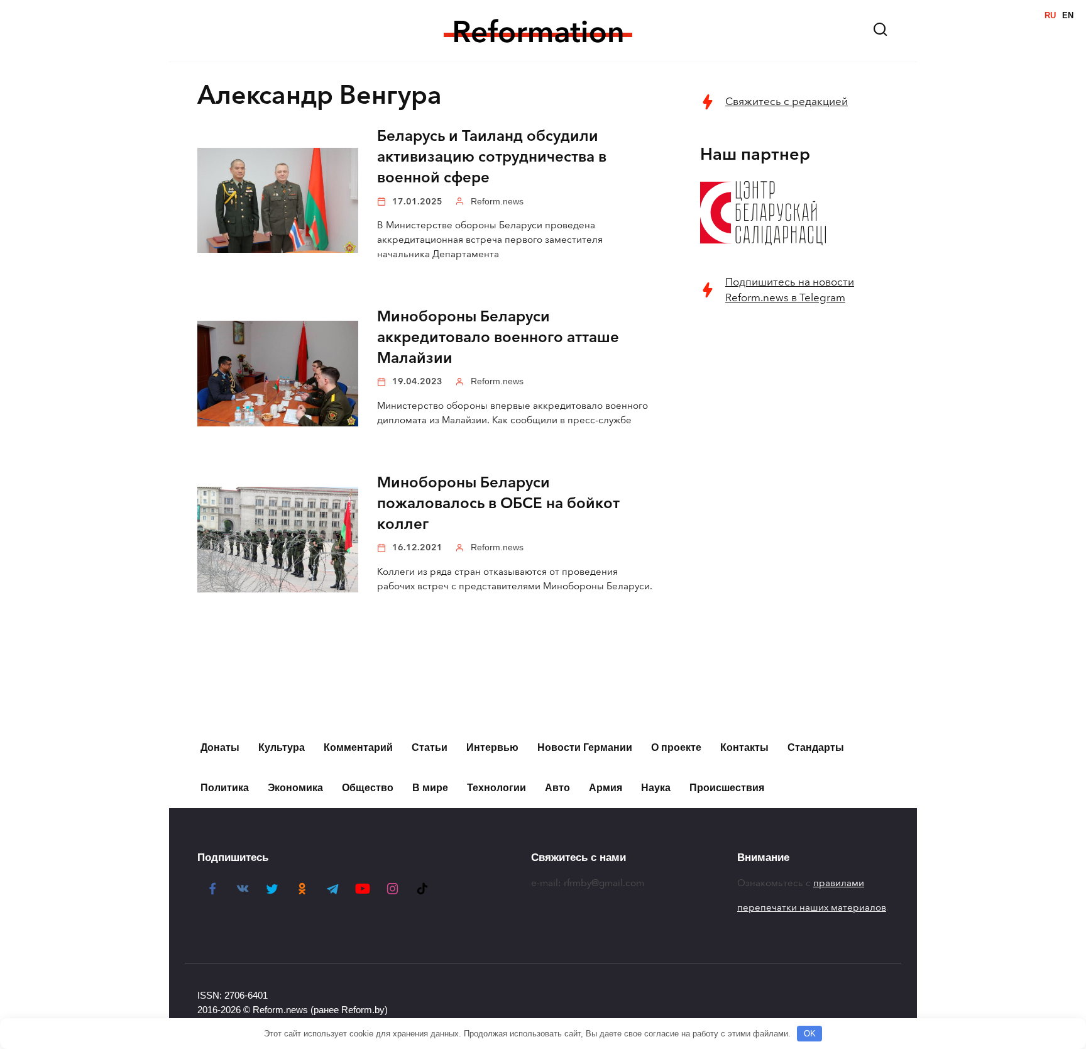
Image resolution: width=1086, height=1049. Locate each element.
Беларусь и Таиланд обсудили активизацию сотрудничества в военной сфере (491, 157)
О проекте (676, 747)
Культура (281, 747)
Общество (367, 787)
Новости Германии (584, 747)
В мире (430, 787)
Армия (605, 787)
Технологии (496, 787)
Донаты (219, 747)
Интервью (492, 747)
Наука (656, 787)
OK (810, 1033)
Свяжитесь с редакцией (786, 102)
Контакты (744, 747)
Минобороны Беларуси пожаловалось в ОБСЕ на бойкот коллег (498, 503)
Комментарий (358, 747)
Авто (557, 787)
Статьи (429, 747)
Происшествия (726, 787)
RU (1050, 15)
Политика (224, 787)
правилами (838, 883)
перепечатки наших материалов (811, 907)
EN (1067, 15)
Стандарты (815, 747)
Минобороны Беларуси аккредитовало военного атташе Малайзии (498, 337)
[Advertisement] (794, 520)
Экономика (295, 787)
